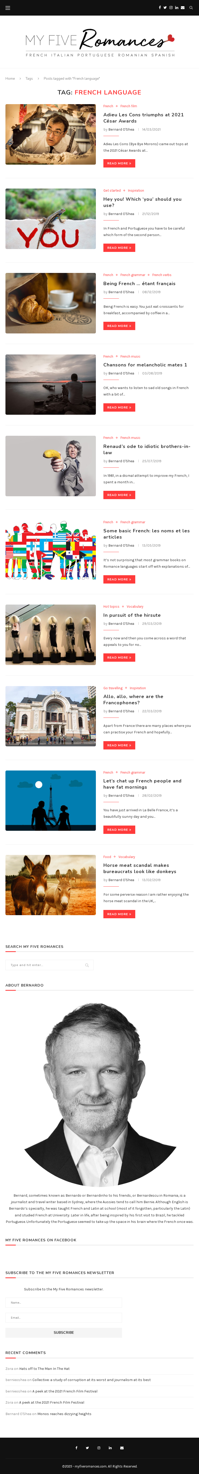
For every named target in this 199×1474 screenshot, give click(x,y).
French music (130, 356)
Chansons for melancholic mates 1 (145, 365)
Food (107, 857)
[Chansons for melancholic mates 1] (50, 384)
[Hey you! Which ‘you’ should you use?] (50, 219)
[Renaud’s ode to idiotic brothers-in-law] (50, 466)
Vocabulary (135, 606)
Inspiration (136, 190)
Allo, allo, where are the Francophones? (133, 699)
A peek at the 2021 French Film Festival (64, 1391)
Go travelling (113, 688)
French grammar (132, 275)
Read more (117, 163)
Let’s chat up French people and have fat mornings (142, 784)
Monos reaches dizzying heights (64, 1414)
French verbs (162, 275)
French (108, 106)
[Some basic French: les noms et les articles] (50, 550)
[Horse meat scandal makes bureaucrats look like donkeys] (50, 885)
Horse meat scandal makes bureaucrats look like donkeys (139, 868)
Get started (112, 190)
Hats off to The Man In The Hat (44, 1368)
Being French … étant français (139, 283)
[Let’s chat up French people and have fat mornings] (50, 800)
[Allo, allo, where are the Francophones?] (50, 716)
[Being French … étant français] (50, 303)
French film (128, 106)
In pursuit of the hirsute (132, 615)
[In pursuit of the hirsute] (50, 635)
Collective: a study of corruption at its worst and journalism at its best (91, 1380)
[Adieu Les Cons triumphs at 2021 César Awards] (50, 134)
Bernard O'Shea (121, 129)
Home (10, 78)
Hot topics (111, 606)
